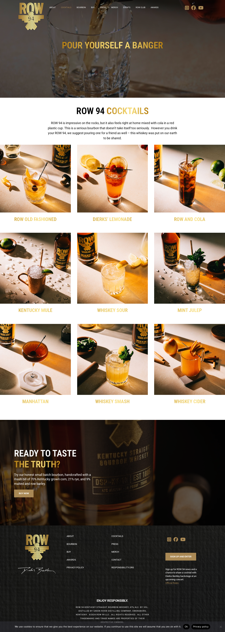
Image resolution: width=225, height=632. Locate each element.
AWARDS (71, 559)
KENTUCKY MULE (35, 310)
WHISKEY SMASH (112, 401)
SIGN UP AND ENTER (180, 556)
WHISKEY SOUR (112, 310)
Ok (186, 626)
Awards (155, 7)
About (70, 536)
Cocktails (117, 536)
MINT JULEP (190, 310)
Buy (69, 551)
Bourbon (72, 544)
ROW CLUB (140, 7)
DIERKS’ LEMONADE (112, 219)
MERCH (114, 7)
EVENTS (126, 7)
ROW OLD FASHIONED (35, 219)
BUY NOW (24, 493)
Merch (115, 551)
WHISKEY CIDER (189, 401)
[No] (220, 626)
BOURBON (81, 7)
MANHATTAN (35, 401)
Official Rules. (172, 583)
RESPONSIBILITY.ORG (122, 567)
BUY (93, 7)
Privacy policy (201, 626)
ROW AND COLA (189, 219)
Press (114, 544)
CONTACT (116, 559)
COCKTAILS (66, 7)
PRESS (103, 7)
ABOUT (52, 7)
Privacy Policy (75, 567)
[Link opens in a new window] (187, 8)
